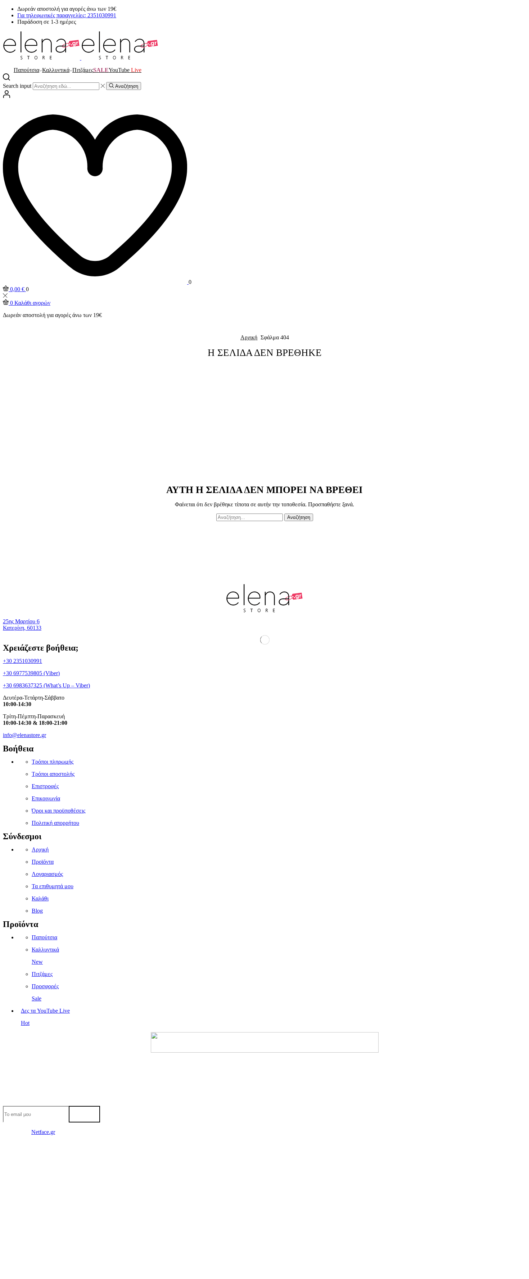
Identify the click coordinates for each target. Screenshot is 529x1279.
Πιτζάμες (82, 70)
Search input (17, 86)
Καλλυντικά (55, 70)
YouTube (125, 70)
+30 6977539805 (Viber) (31, 673)
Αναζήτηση (298, 517)
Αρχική (248, 337)
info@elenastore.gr (24, 735)
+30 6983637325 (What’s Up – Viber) (46, 685)
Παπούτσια (26, 70)
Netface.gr (43, 1132)
